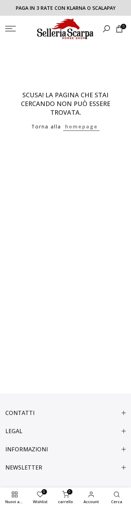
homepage (81, 126)
